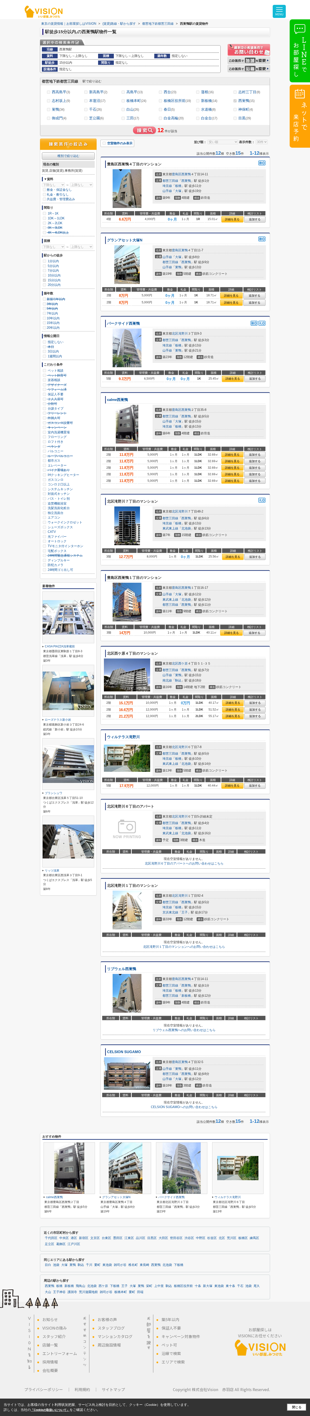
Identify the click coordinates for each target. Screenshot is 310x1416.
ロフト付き (55, 442)
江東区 (129, 1238)
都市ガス (53, 460)
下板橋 (178, 1265)
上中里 (159, 1286)
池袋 (56, 1265)
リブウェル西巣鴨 (121, 969)
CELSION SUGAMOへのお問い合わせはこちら (184, 1107)
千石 (95, 109)
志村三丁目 (249, 92)
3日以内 (53, 351)
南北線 (167, 680)
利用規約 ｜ (86, 1389)
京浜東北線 (170, 912)
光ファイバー (57, 536)
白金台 (209, 118)
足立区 (49, 1244)
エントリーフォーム (59, 1353)
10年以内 (53, 318)
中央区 (64, 1238)
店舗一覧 (50, 1345)
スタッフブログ (111, 1328)
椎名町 (133, 1265)
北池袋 (186, 528)
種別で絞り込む (68, 156)
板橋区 (243, 1238)
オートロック (57, 541)
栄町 (149, 1286)
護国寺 (72, 1292)
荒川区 (231, 1238)
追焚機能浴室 (57, 503)
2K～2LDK (54, 223)
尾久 (257, 1286)
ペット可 (169, 1345)
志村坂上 (61, 101)
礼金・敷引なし (58, 194)
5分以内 (53, 266)
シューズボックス (60, 527)
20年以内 (53, 327)
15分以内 (54, 280)
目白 (48, 1265)
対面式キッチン (58, 494)
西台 (170, 92)
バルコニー (55, 451)
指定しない (55, 342)
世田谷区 (176, 1238)
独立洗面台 (55, 513)
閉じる (297, 1407)
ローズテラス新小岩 (58, 719)
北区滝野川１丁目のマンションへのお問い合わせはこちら (184, 947)
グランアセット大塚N (124, 240)
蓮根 (207, 92)
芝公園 (96, 118)
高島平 (134, 92)
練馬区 (254, 1238)
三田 (132, 118)
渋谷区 (189, 1238)
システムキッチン (60, 489)
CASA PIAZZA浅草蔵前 (60, 646)
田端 (140, 1292)
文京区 (95, 1238)
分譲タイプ (55, 408)
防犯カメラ (55, 565)
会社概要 (50, 1370)
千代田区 (51, 1238)
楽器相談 (53, 380)
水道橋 (208, 109)
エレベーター (57, 465)
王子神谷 (59, 1292)
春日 (169, 109)
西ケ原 (183, 663)
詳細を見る (232, 219)
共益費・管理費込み (61, 199)
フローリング (57, 437)
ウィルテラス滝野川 (123, 737)
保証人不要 (55, 394)
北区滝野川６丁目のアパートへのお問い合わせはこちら (184, 863)
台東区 (106, 1238)
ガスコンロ (55, 480)
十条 (198, 1286)
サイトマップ (113, 1389)
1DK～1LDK (56, 218)
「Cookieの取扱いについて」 (50, 1410)
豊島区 (176, 174)
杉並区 (212, 1238)
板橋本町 (136, 101)
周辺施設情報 (109, 1345)
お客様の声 (107, 1319)
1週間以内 (54, 356)
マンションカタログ (115, 1336)
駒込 (178, 680)
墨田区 (118, 1238)
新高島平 (98, 92)
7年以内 (52, 313)
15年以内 (53, 323)
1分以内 (53, 261)
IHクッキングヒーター (63, 475)
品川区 (140, 1238)
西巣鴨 (246, 101)
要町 (97, 1265)
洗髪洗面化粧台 (58, 508)
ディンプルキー (58, 560)
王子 (184, 912)
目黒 (244, 118)
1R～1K (53, 213)
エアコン (53, 517)
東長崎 (144, 1265)
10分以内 (54, 275)
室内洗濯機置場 (58, 432)
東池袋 (107, 1265)
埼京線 (167, 186)
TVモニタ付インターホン (65, 546)
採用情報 (50, 1362)
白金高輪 (174, 118)
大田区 (163, 1238)
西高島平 (61, 92)
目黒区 (152, 1238)
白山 (132, 109)
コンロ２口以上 (58, 484)
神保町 (245, 109)
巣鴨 (58, 109)
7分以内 (53, 270)
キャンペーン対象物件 (181, 1336)
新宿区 (83, 1238)
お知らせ (50, 1319)
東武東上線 (170, 528)
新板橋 (209, 101)
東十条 (230, 1286)
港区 (74, 1238)
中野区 (200, 1238)
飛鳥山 (80, 1286)
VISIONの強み (54, 1328)
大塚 (178, 191)
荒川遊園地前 (88, 1292)
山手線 (167, 191)
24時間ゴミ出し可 (60, 570)
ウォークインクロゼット (64, 522)
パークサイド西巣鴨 (123, 323)
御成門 (59, 118)
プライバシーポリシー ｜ (47, 1389)
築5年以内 (170, 1319)
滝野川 (183, 333)
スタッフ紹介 (54, 1336)
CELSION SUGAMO (124, 1052)
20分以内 (54, 285)
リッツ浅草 (52, 870)
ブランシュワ (53, 793)
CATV (51, 532)
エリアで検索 (173, 1362)
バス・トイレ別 (58, 498)
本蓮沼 (97, 101)
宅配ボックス (57, 551)
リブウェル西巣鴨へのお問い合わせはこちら (184, 1030)
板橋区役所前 (177, 101)
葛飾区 (61, 1244)
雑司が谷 (120, 1265)
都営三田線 (170, 181)
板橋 (178, 186)
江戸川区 (74, 1244)
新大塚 (207, 1286)
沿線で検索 (171, 1353)
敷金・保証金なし (59, 189)
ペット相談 (55, 370)
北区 (175, 333)
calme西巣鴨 (117, 400)
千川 (89, 1265)
